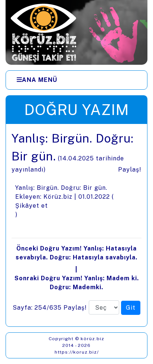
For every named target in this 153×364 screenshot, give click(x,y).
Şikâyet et (31, 205)
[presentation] (76, 225)
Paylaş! (129, 169)
